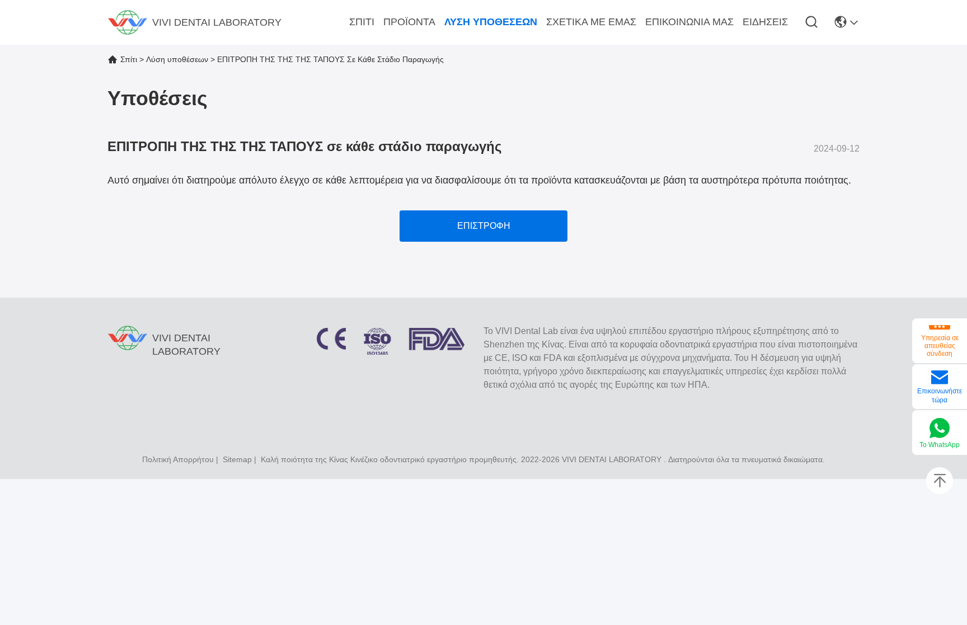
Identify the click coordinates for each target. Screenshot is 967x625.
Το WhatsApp (939, 445)
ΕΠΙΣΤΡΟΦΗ (483, 226)
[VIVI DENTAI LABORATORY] (127, 22)
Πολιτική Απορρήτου (178, 459)
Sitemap (237, 459)
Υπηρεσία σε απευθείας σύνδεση (940, 346)
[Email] (940, 378)
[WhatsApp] (940, 429)
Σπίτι (128, 59)
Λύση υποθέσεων (177, 59)
